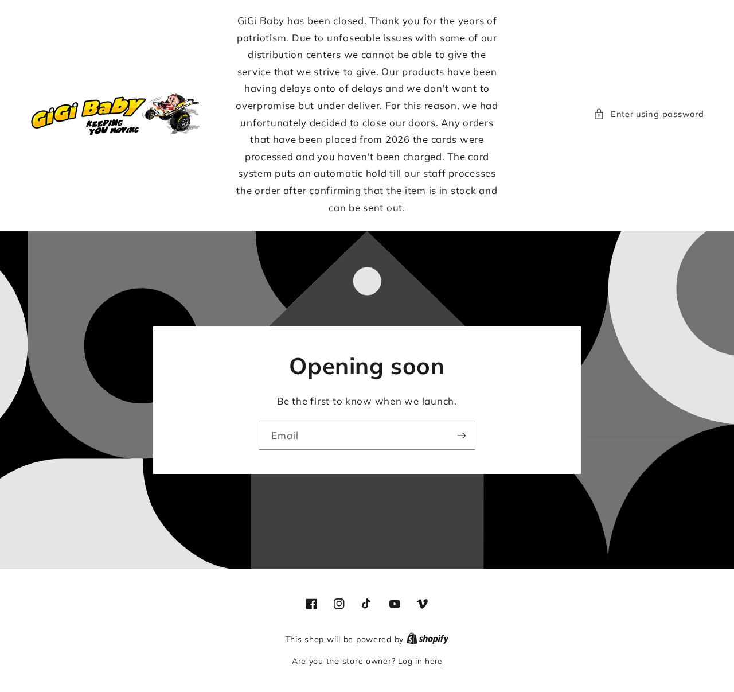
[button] (649, 114)
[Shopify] (428, 639)
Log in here (420, 661)
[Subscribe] (461, 436)
